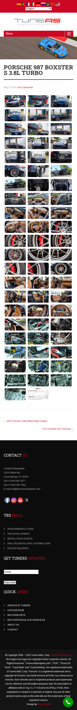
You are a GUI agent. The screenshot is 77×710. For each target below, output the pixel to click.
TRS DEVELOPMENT (18, 534)
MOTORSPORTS (16, 615)
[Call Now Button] (68, 702)
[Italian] (33, 4)
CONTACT (12, 629)
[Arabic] (48, 4)
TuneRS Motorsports (61, 655)
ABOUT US (13, 625)
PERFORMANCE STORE (20, 529)
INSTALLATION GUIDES (20, 538)
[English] (58, 4)
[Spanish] (19, 4)
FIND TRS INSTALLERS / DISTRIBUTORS (28, 543)
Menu (9, 33)
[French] (28, 4)
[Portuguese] (23, 4)
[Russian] (43, 4)
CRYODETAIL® (15, 610)
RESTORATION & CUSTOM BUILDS (26, 620)
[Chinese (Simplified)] (53, 4)
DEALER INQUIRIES (18, 548)
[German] (38, 4)
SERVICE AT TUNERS (18, 605)
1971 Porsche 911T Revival (57, 429)
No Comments (25, 87)
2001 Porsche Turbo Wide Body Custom (25, 421)
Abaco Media (43, 704)
